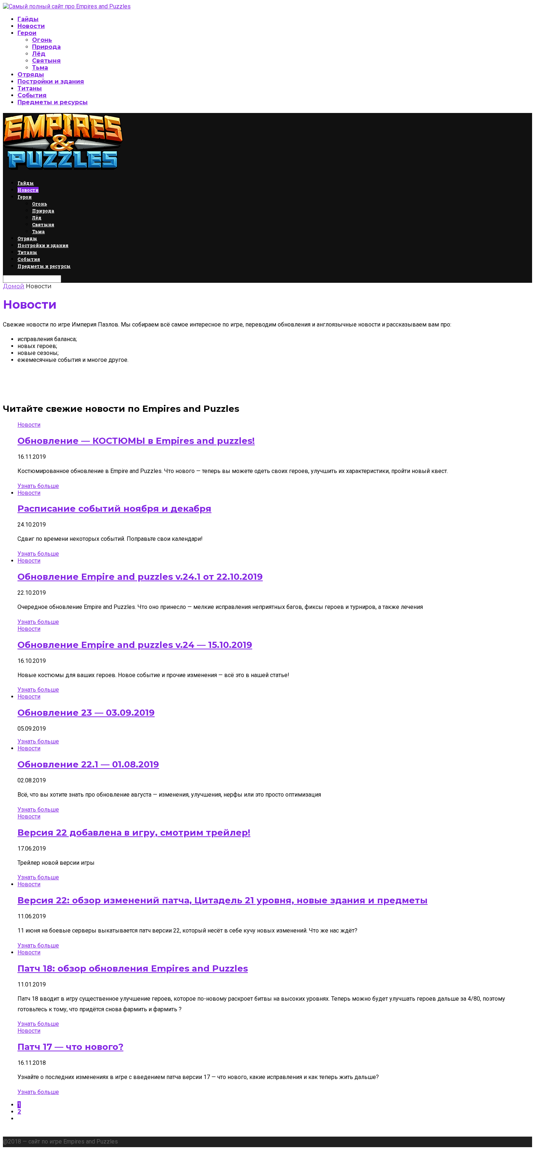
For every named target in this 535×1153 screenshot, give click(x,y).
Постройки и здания (50, 81)
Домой (13, 286)
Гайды (28, 19)
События (32, 95)
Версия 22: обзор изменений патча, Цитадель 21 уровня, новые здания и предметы (222, 900)
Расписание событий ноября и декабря (114, 508)
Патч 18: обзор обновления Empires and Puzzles (132, 968)
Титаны (29, 88)
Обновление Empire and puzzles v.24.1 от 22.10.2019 (140, 576)
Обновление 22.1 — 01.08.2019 (88, 764)
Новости (31, 26)
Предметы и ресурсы (52, 102)
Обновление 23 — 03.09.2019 (86, 712)
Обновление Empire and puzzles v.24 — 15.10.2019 (134, 645)
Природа (46, 46)
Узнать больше (38, 485)
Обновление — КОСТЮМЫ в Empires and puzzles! (136, 440)
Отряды (30, 74)
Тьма (40, 67)
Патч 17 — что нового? (70, 1046)
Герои (26, 33)
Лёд (38, 53)
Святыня (46, 60)
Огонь (42, 39)
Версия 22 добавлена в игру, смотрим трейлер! (133, 832)
